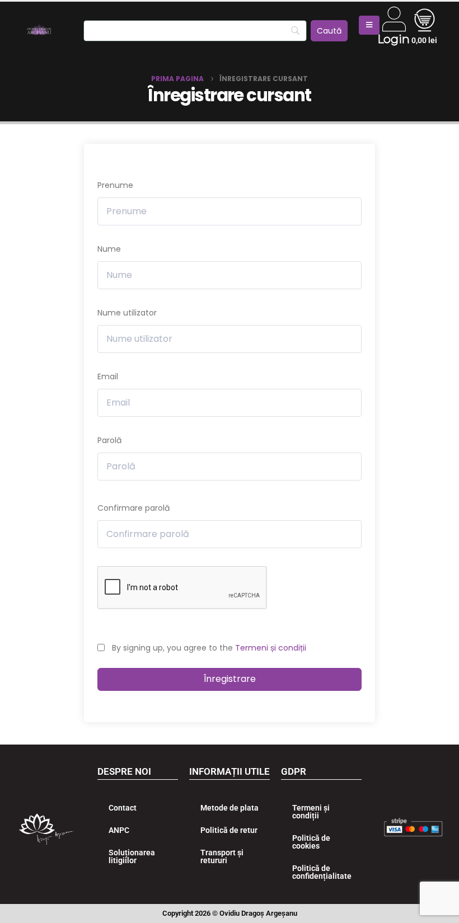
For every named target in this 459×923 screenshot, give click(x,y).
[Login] (394, 19)
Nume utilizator (127, 312)
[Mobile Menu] (369, 25)
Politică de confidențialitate (322, 872)
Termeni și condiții (270, 647)
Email (107, 376)
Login (393, 39)
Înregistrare (230, 678)
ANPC (119, 830)
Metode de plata (229, 807)
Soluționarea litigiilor (132, 856)
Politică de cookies (311, 841)
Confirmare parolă (133, 508)
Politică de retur (228, 830)
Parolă (109, 440)
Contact (123, 807)
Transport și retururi (221, 856)
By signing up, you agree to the (209, 647)
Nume (109, 249)
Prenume (115, 185)
